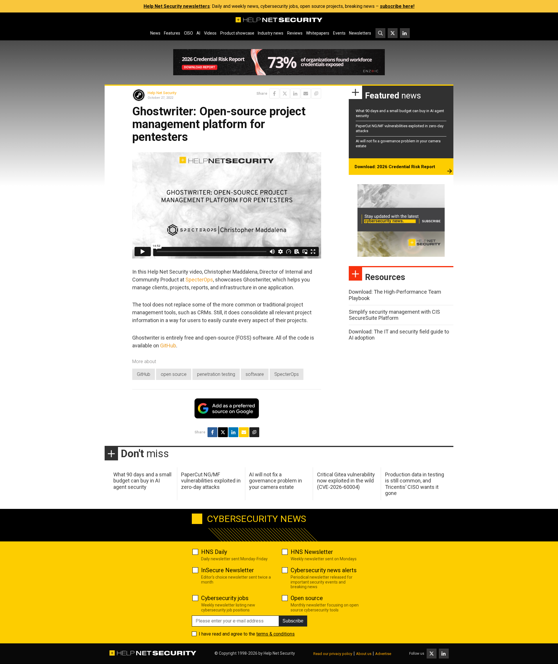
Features (172, 33)
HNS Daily (214, 551)
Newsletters (360, 33)
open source (174, 374)
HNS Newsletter (312, 551)
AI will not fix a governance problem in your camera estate (275, 480)
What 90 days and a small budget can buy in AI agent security (142, 480)
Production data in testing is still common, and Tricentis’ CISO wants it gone (414, 483)
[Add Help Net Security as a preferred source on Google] (316, 93)
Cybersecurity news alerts (324, 570)
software (255, 374)
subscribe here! (397, 6)
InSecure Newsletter (227, 570)
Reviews (295, 33)
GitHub (168, 345)
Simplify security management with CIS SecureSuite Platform (394, 315)
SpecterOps (199, 280)
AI (198, 33)
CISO (188, 33)
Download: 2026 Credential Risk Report (395, 166)
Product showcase (237, 33)
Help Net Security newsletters (177, 6)
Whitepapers (317, 33)
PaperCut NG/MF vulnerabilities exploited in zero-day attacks (211, 480)
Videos (210, 33)
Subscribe (292, 620)
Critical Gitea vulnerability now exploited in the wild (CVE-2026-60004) (346, 480)
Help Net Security (162, 93)
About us (363, 654)
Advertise (383, 654)
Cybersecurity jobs (224, 598)
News (155, 33)
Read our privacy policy (332, 654)
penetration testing (216, 374)
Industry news (270, 33)
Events (339, 33)
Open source (307, 598)
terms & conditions (275, 634)
